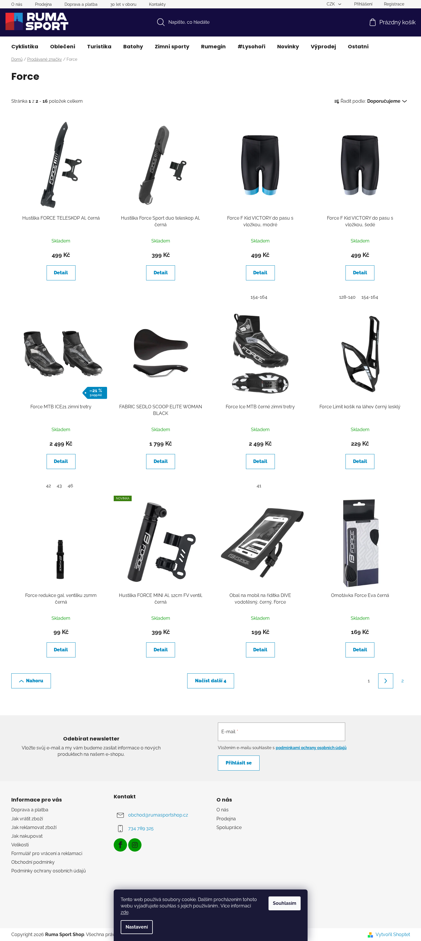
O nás (16, 4)
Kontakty (157, 4)
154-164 (259, 297)
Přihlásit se (239, 763)
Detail (61, 272)
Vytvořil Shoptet (393, 934)
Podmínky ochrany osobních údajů (48, 871)
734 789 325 (141, 828)
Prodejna (43, 4)
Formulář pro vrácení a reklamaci (46, 853)
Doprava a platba (81, 4)
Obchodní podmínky (33, 862)
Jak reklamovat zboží (33, 827)
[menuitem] (24, 46)
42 (48, 485)
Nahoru (34, 680)
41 (259, 485)
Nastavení (137, 927)
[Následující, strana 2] (385, 680)
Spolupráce (229, 827)
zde (124, 912)
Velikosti (20, 845)
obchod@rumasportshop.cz (158, 815)
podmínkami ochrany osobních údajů (311, 747)
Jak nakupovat (27, 836)
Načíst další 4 (210, 680)
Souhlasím (284, 903)
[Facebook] (120, 845)
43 (59, 485)
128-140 (347, 297)
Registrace (394, 4)
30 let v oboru (123, 4)
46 (70, 485)
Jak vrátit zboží (27, 818)
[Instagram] (134, 845)
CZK (331, 4)
